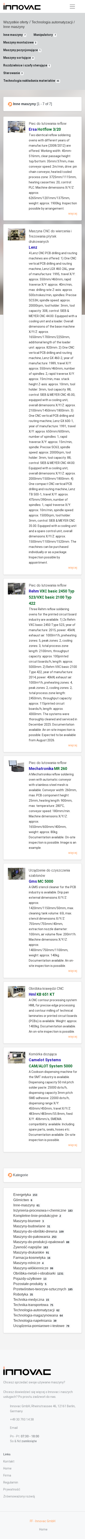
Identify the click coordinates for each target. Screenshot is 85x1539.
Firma (7, 1475)
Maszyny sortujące (18, 57)
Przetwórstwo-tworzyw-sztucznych (42, 1289)
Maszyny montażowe (19, 42)
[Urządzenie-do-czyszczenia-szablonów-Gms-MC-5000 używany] (16, 875)
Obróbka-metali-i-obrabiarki (38, 1273)
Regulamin (10, 1482)
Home (7, 1468)
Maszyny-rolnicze (28, 1263)
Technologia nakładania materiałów (31, 80)
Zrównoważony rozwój (19, 1496)
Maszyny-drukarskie (30, 1252)
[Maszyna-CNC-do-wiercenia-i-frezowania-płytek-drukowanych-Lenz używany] (16, 236)
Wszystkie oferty (15, 22)
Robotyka (22, 1294)
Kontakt (8, 1461)
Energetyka (24, 1195)
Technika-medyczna (30, 1299)
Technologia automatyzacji (52, 22)
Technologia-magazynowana (37, 1315)
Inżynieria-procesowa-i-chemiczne (42, 1210)
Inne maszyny (14, 34)
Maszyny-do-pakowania (34, 1236)
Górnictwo (22, 1200)
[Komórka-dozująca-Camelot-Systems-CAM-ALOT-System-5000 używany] (16, 1059)
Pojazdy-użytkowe (29, 1278)
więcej (72, 213)
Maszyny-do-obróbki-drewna (38, 1231)
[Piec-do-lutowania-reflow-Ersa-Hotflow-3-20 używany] (16, 128)
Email (14, 1428)
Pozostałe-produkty (29, 1284)
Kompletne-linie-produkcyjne (36, 1216)
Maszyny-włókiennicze (32, 1268)
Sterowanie (13, 73)
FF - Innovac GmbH (42, 1521)
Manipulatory (45, 34)
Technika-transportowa (32, 1305)
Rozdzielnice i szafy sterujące (26, 65)
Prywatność (11, 1489)
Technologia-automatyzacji (36, 1310)
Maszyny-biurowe (28, 1221)
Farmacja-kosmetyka (31, 1257)
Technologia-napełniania (34, 1320)
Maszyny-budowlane (31, 1226)
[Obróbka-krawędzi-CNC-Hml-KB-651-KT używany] (16, 993)
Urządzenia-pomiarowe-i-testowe (41, 1326)
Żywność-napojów (30, 1247)
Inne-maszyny (26, 1205)
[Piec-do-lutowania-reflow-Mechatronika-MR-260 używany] (16, 767)
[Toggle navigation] (72, 6)
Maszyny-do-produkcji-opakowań (41, 1242)
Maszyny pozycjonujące (22, 50)
